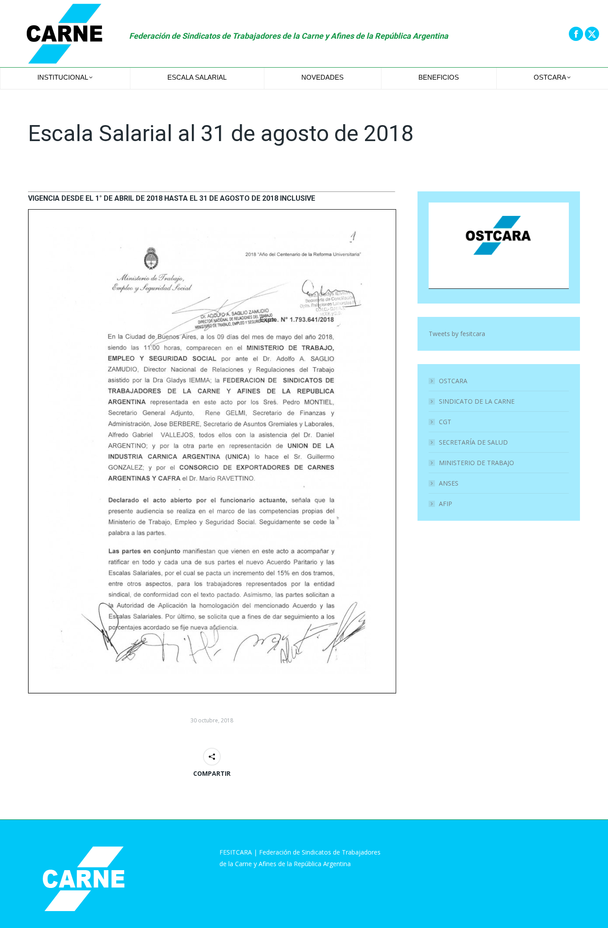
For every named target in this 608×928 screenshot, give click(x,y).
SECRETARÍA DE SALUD (473, 442)
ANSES (448, 483)
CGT (445, 421)
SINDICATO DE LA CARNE (477, 401)
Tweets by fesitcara (457, 333)
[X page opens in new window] (592, 34)
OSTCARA (453, 381)
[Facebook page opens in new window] (576, 34)
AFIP (445, 503)
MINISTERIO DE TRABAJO (476, 462)
